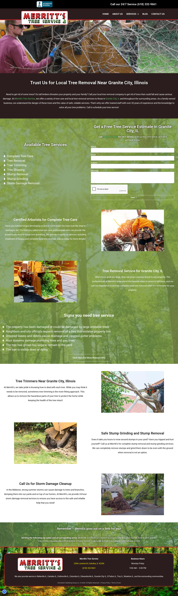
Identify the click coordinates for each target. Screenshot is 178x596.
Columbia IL (75, 576)
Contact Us (158, 14)
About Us (117, 14)
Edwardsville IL (87, 576)
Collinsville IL (63, 576)
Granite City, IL (113, 98)
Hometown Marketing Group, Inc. (68, 583)
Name (93, 147)
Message (95, 171)
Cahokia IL (52, 576)
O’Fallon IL (111, 576)
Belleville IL (42, 576)
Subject (94, 163)
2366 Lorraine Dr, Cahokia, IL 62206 (89, 563)
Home (106, 14)
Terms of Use (116, 583)
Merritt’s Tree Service (25, 98)
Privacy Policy (105, 583)
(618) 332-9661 (147, 4)
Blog (145, 14)
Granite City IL (100, 576)
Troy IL (120, 576)
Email (93, 155)
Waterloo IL (128, 576)
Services (131, 14)
